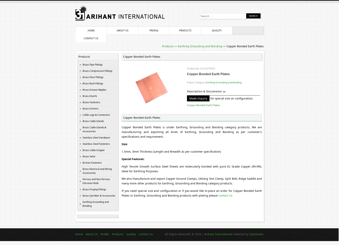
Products (185, 30)
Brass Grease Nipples (94, 89)
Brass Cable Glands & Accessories (94, 129)
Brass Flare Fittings (93, 77)
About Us (122, 30)
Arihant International (218, 234)
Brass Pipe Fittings (93, 64)
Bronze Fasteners (92, 162)
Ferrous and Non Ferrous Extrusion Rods (96, 181)
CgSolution (256, 234)
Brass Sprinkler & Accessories (99, 195)
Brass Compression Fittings (97, 71)
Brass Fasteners (91, 102)
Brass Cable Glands (93, 121)
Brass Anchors (90, 108)
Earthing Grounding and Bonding (200, 46)
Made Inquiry (198, 98)
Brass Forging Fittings (94, 189)
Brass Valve (89, 156)
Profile (154, 30)
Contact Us (91, 38)
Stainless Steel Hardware (96, 137)
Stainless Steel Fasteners (96, 144)
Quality (217, 30)
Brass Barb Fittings (93, 83)
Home (91, 30)
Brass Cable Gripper (94, 150)
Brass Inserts (90, 96)
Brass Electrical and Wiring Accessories (97, 171)
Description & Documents (204, 91)
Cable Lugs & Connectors (96, 115)
